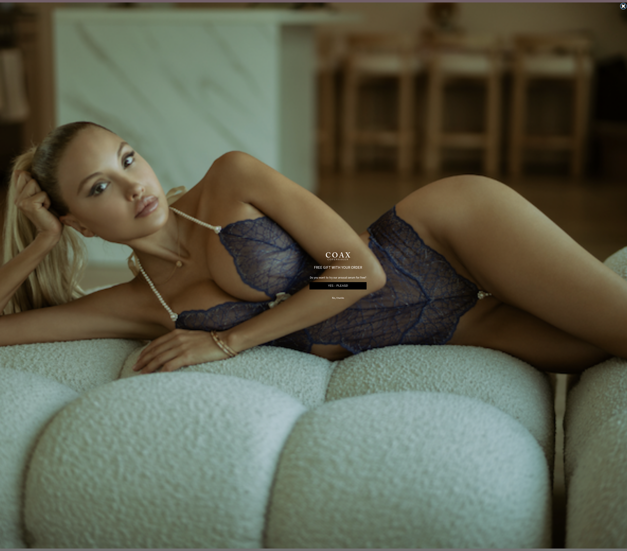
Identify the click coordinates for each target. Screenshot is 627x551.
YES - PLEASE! (338, 286)
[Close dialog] (623, 6)
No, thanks (338, 298)
